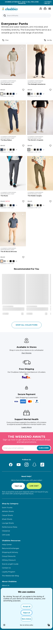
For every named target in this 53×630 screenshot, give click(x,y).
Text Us (18, 486)
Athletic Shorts (8, 511)
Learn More (26, 427)
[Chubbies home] (10, 8)
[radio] (2, 94)
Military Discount (9, 560)
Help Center (7, 544)
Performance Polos (9, 527)
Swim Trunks (7, 507)
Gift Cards (6, 535)
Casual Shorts (7, 515)
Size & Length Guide (10, 564)
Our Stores (26, 353)
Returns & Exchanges (10, 548)
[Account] (40, 8)
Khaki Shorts (7, 519)
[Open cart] (45, 8)
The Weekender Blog (10, 576)
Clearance (6, 531)
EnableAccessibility (47, 2)
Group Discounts (8, 556)
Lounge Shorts (8, 523)
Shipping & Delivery (10, 552)
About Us (5, 585)
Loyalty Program (8, 572)
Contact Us (6, 568)
